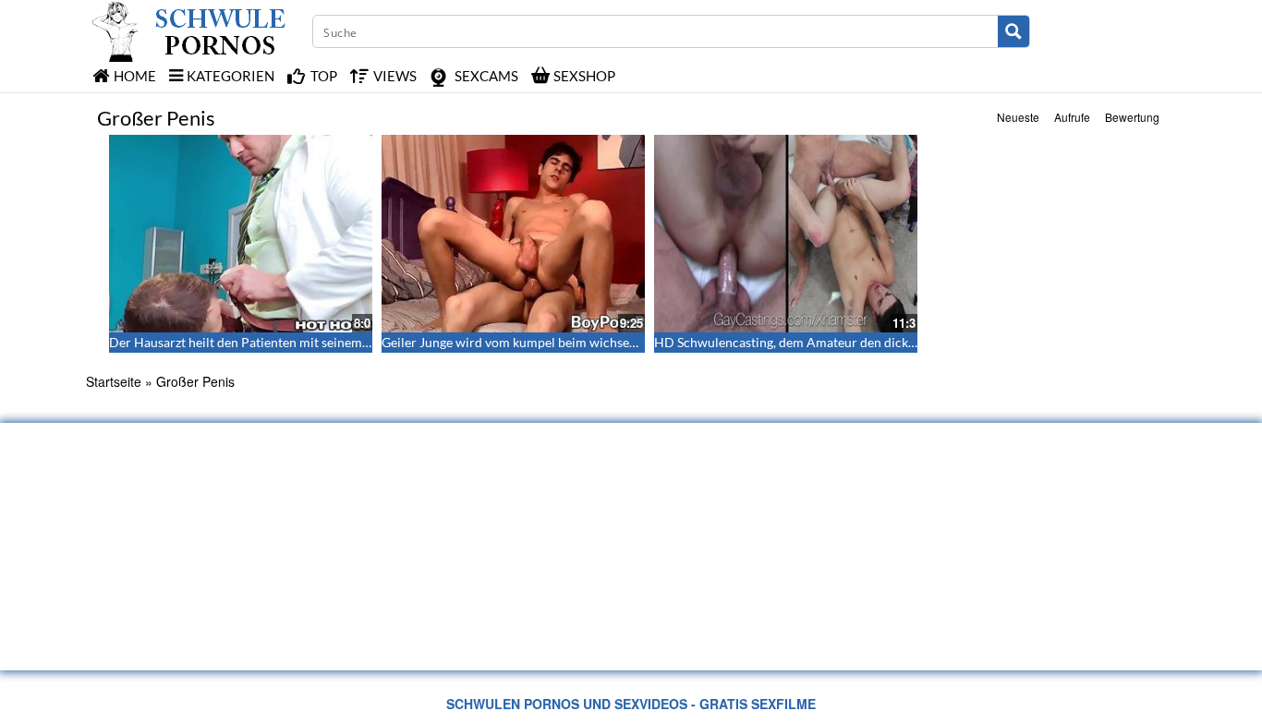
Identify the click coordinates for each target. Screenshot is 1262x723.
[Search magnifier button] (1013, 31)
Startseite (113, 381)
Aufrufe (1072, 117)
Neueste (1018, 117)
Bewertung (1132, 117)
